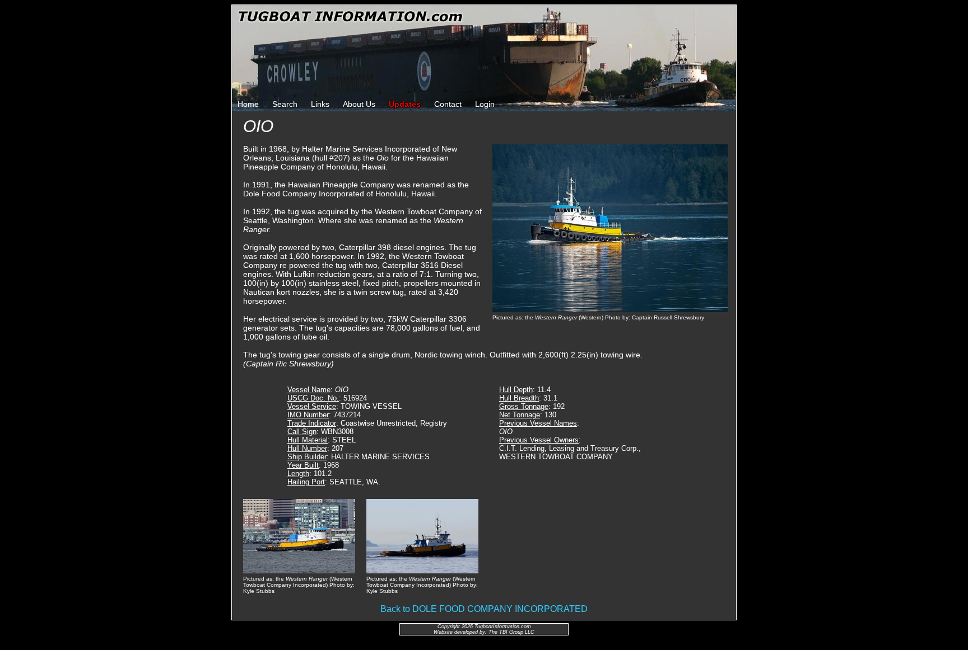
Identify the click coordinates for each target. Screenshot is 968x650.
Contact (448, 104)
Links (320, 104)
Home (248, 104)
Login (485, 104)
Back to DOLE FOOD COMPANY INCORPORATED (484, 609)
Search (284, 104)
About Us (359, 104)
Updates (405, 104)
